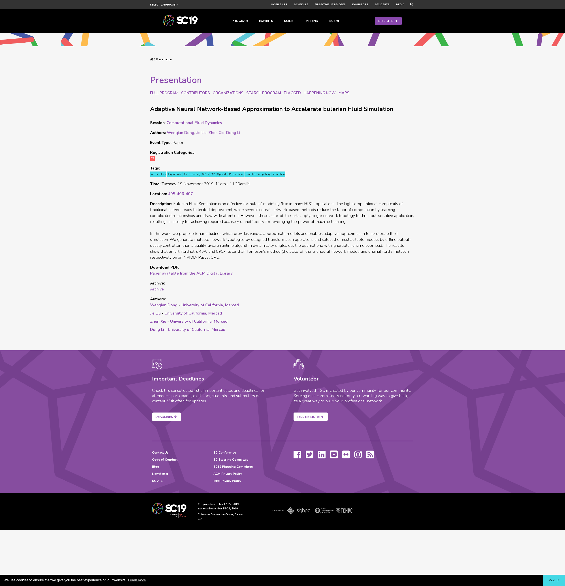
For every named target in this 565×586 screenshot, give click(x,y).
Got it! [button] (554, 580)
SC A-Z (157, 481)
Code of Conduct (164, 460)
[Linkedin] (322, 456)
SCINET (289, 21)
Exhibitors (360, 4)
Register (386, 21)
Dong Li (233, 132)
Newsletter (160, 474)
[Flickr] (346, 456)
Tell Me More (308, 417)
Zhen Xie (216, 132)
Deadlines (164, 417)
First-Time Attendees (330, 4)
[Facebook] (297, 456)
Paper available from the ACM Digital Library (191, 273)
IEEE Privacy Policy (227, 481)
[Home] (151, 59)
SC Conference (224, 452)
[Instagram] (358, 456)
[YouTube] (334, 456)
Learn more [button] (137, 580)
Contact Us (160, 452)
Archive (157, 289)
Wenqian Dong (180, 132)
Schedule (301, 4)
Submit (335, 21)
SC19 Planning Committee (233, 467)
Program (240, 21)
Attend (312, 21)
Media (400, 4)
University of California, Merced (210, 305)
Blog (155, 467)
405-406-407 (180, 193)
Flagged (292, 93)
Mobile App (279, 4)
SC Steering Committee (230, 460)
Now (320, 93)
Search (263, 93)
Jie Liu (201, 132)
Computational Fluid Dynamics (194, 122)
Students (382, 4)
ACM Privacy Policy (227, 474)
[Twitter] (309, 456)
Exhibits (266, 21)
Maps (344, 93)
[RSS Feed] (370, 456)
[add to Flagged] (250, 184)
